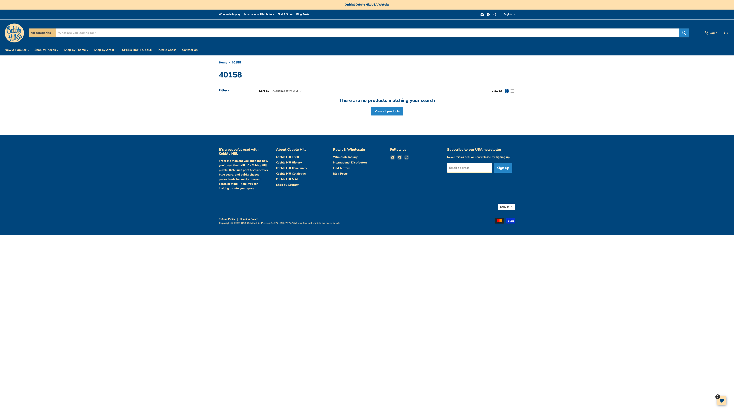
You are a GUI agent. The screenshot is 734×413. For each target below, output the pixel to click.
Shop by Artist (104, 50)
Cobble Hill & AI (287, 179)
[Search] (684, 32)
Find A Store (285, 14)
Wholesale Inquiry (229, 14)
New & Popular (16, 50)
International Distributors (259, 14)
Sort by (264, 91)
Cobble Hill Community (291, 168)
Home (223, 62)
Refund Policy (227, 219)
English (507, 14)
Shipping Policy (249, 219)
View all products (387, 111)
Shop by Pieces (45, 50)
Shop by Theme (75, 50)
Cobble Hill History (289, 162)
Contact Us (190, 50)
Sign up (503, 168)
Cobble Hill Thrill (287, 157)
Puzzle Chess (167, 50)
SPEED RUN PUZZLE (137, 50)
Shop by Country (287, 185)
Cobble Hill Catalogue (291, 174)
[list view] (512, 91)
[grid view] (507, 91)
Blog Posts (302, 14)
